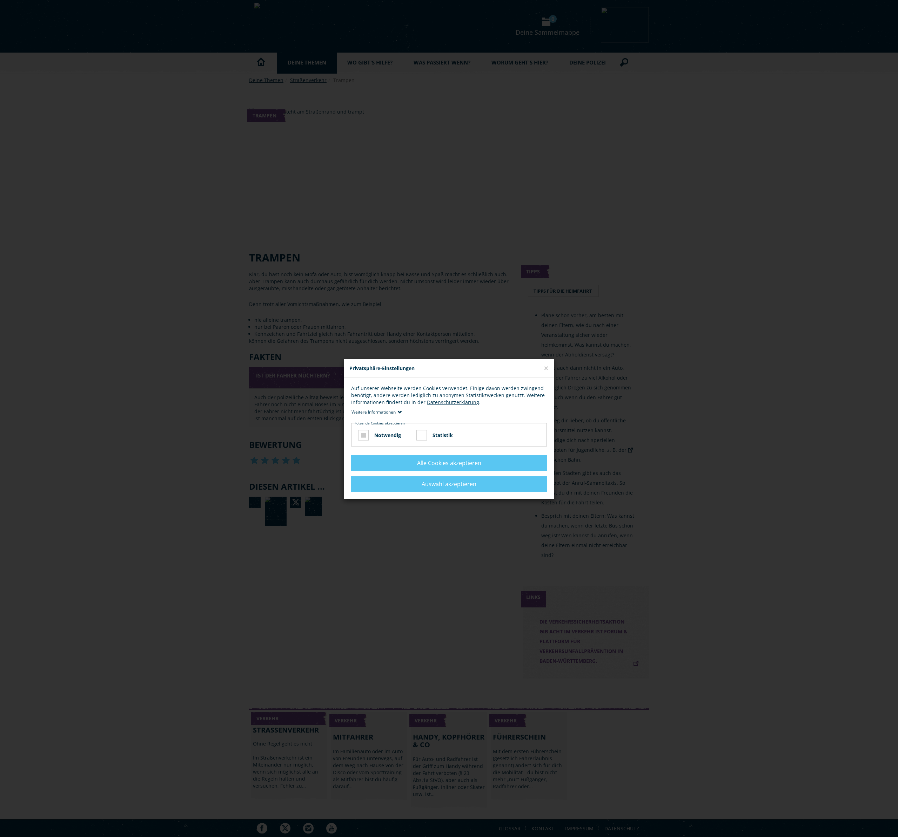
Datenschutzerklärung (453, 402)
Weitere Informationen (373, 412)
